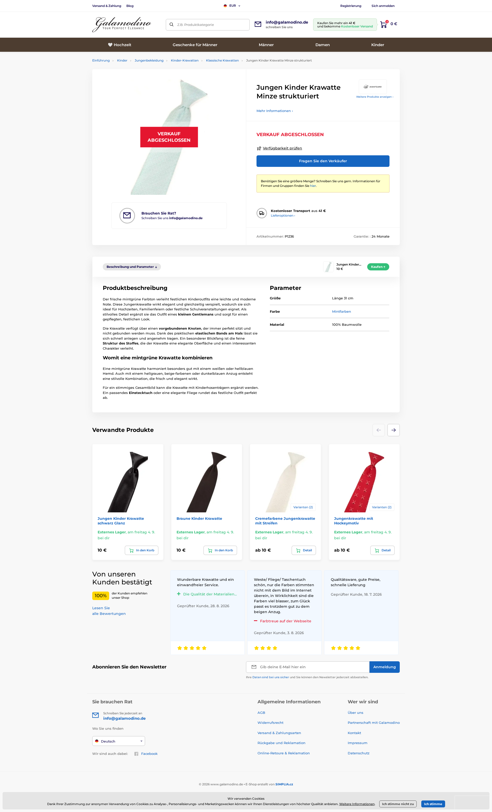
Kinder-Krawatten (185, 60)
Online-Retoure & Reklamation (284, 753)
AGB (261, 712)
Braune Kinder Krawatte (199, 518)
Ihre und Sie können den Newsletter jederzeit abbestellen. (307, 677)
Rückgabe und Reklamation (281, 743)
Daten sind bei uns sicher (270, 677)
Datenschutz (359, 753)
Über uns (355, 712)
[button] (393, 430)
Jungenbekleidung (149, 60)
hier (313, 186)
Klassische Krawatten (222, 60)
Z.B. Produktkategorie (195, 25)
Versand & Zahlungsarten (279, 733)
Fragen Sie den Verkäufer (323, 161)
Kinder (122, 60)
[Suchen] (171, 25)
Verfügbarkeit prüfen (282, 148)
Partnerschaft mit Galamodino (374, 722)
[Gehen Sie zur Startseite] (121, 24)
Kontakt (354, 733)
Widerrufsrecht (270, 722)
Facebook (149, 754)
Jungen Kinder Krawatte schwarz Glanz (121, 520)
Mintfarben (341, 311)
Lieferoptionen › (283, 215)
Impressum (357, 743)
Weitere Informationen (357, 804)
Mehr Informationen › (275, 111)
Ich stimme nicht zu (398, 804)
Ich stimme (433, 804)
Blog (130, 6)
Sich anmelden (383, 6)
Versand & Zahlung (106, 6)
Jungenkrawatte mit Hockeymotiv (353, 520)
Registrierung (350, 6)
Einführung (101, 60)
